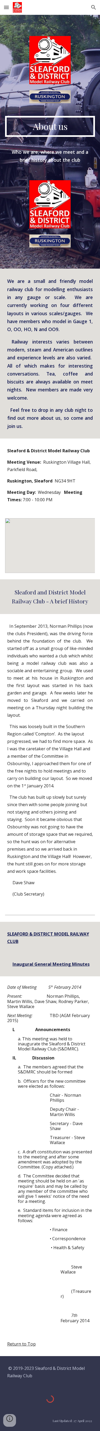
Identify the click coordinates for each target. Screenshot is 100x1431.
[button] (6, 7)
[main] (50, 126)
